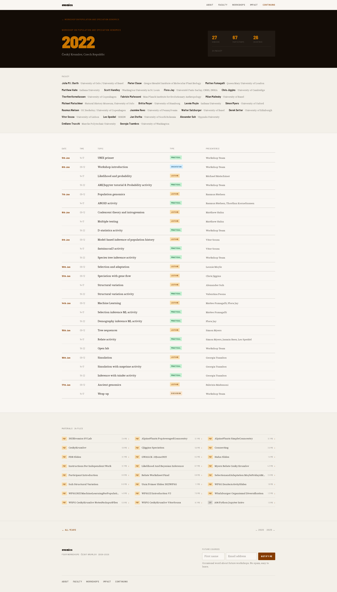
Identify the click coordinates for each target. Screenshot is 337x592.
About (209, 4)
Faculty (222, 4)
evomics (67, 5)
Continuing (269, 4)
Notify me (266, 556)
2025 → (271, 529)
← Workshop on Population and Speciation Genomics (90, 19)
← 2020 (259, 529)
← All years (69, 529)
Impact (254, 4)
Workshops (238, 4)
